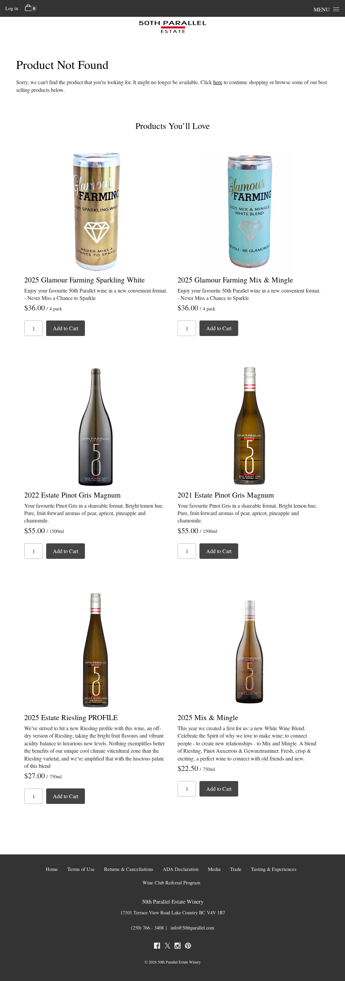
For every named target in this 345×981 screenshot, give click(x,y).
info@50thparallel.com (192, 927)
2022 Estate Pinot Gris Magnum (72, 495)
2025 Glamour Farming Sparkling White (84, 279)
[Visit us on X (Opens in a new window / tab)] (167, 946)
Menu (322, 9)
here (217, 82)
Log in (11, 8)
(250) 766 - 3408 (147, 927)
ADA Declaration (180, 869)
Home (52, 869)
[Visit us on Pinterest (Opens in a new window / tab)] (188, 946)
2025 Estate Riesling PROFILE (71, 717)
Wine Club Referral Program (171, 882)
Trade (236, 869)
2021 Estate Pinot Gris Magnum (226, 495)
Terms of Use (81, 869)
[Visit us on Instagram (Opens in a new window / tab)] (178, 946)
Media (214, 869)
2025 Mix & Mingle (208, 717)
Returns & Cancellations (128, 869)
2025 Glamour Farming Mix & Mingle (235, 279)
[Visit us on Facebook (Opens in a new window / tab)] (157, 946)
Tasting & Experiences (273, 869)
